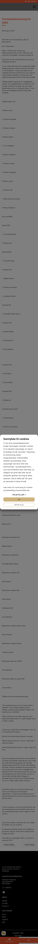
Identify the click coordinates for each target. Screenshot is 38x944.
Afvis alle (19, 505)
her (28, 490)
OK (19, 499)
